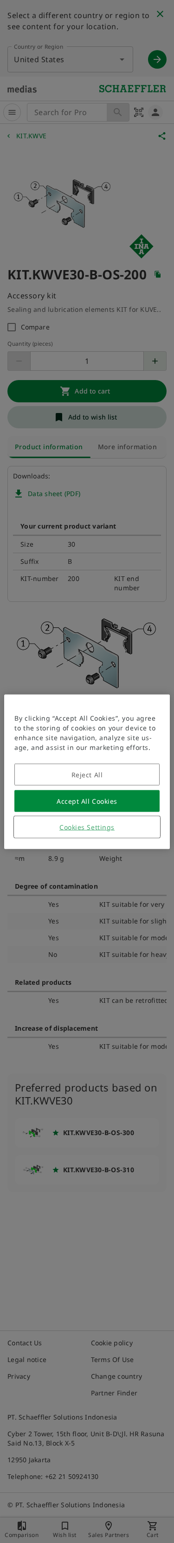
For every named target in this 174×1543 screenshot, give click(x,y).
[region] (86, 771)
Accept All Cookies (87, 800)
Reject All (87, 774)
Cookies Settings (87, 826)
